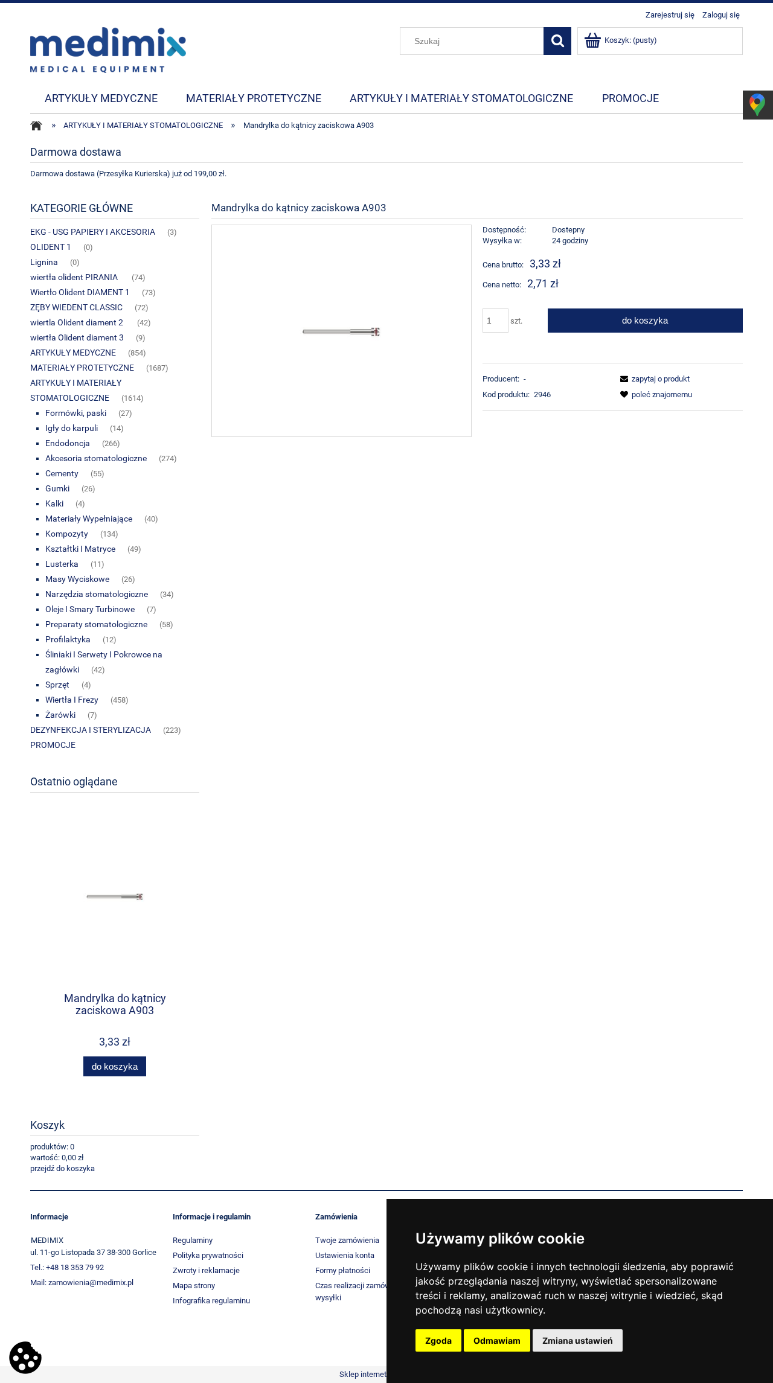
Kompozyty (66, 533)
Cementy (62, 473)
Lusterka (62, 564)
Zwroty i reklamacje (206, 1270)
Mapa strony (194, 1285)
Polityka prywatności (208, 1255)
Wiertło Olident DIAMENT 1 (80, 292)
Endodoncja (67, 443)
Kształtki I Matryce (80, 549)
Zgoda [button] (438, 1340)
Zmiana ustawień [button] (577, 1340)
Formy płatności (342, 1270)
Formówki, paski (75, 413)
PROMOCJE (52, 745)
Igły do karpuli (71, 428)
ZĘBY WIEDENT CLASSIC (76, 307)
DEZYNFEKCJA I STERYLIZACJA (90, 730)
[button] (653, 378)
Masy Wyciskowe (77, 579)
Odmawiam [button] (497, 1340)
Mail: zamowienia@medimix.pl (81, 1282)
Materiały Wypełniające (88, 518)
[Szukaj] (557, 41)
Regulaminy (193, 1240)
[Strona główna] (108, 49)
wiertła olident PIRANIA (75, 277)
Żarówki (60, 715)
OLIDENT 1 (50, 247)
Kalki (54, 503)
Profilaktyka (68, 639)
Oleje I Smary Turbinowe (90, 609)
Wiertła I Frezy (71, 699)
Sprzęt (57, 684)
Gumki (57, 488)
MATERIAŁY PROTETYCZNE (82, 367)
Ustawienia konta (344, 1255)
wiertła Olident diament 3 (77, 337)
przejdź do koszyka (62, 1168)
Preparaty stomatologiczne (96, 624)
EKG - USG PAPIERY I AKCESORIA (92, 232)
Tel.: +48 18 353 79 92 (67, 1267)
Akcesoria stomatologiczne (96, 458)
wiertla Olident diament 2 (77, 322)
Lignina (44, 262)
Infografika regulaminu (211, 1300)
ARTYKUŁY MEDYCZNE (73, 352)
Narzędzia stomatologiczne (96, 594)
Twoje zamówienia (347, 1240)
